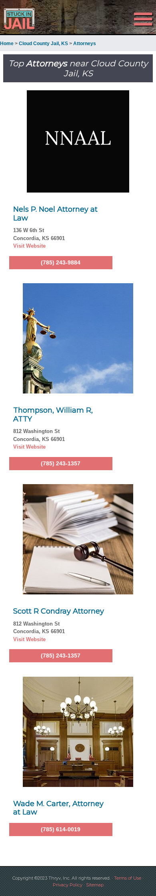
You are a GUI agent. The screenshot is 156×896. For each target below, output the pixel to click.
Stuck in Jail (23, 18)
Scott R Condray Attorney (58, 611)
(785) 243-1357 (60, 463)
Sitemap (95, 885)
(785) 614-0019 (60, 829)
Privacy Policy (67, 885)
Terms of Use (127, 878)
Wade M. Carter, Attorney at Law (58, 808)
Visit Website (29, 246)
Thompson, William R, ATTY (53, 414)
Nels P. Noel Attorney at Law (55, 214)
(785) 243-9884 (60, 262)
